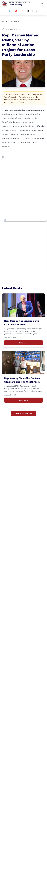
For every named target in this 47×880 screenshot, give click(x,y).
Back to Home (12, 21)
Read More (23, 343)
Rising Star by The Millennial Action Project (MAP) (21, 118)
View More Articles (23, 414)
